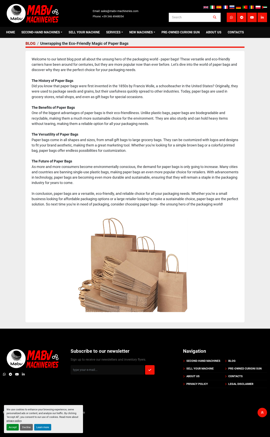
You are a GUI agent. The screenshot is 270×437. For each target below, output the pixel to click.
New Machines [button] (141, 32)
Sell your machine (84, 32)
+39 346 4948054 (113, 16)
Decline (26, 427)
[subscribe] (150, 370)
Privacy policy (197, 383)
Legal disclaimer (240, 383)
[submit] (214, 17)
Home (10, 32)
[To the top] (262, 412)
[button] (41, 32)
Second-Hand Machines (40, 32)
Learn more (42, 427)
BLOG (30, 43)
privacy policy (14, 420)
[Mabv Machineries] (32, 358)
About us (213, 32)
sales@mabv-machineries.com (119, 11)
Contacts (236, 32)
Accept (13, 427)
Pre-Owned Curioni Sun (180, 32)
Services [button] (113, 32)
